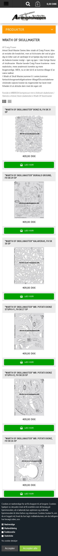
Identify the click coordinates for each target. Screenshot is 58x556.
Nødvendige (9, 524)
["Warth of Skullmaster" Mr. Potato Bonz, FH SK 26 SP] (29, 463)
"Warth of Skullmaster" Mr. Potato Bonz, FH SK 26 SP (29, 439)
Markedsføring (10, 528)
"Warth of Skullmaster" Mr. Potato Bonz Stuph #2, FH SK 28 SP (28, 374)
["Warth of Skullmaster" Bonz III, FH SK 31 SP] (29, 134)
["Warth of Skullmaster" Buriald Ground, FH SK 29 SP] (29, 199)
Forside (5, 93)
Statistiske (8, 536)
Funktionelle (9, 532)
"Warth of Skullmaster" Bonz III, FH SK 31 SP (28, 110)
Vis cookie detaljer (9, 540)
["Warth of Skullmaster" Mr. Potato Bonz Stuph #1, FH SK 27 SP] (29, 331)
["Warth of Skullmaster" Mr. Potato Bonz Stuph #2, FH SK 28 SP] (29, 397)
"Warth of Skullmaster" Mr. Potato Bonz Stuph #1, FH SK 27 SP (28, 308)
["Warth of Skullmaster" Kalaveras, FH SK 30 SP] (29, 265)
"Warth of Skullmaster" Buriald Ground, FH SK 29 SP (28, 176)
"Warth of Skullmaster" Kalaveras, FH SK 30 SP (28, 242)
